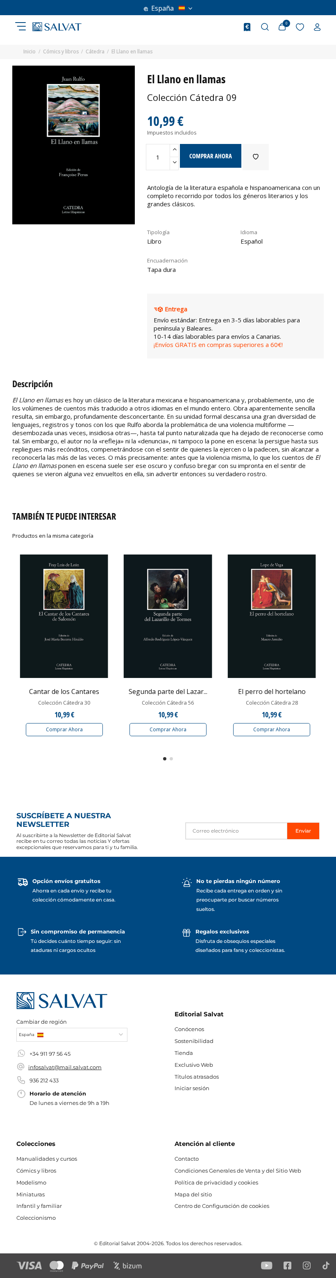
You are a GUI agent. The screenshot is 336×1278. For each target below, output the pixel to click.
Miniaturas (30, 1194)
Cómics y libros (36, 1170)
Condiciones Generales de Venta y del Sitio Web (238, 1170)
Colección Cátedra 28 (272, 702)
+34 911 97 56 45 (50, 1053)
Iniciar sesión (192, 1088)
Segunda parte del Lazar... (168, 691)
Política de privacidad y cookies (216, 1182)
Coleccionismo (36, 1217)
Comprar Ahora (64, 729)
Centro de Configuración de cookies (222, 1206)
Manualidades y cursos (46, 1158)
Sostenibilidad (194, 1041)
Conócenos (189, 1029)
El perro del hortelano (272, 691)
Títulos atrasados (197, 1076)
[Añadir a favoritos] (256, 157)
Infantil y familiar (39, 1206)
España (162, 8)
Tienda (184, 1053)
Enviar (303, 831)
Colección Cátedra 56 (168, 702)
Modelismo (31, 1182)
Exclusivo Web (194, 1064)
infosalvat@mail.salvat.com (65, 1067)
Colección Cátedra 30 (64, 702)
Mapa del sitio (193, 1194)
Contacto (187, 1158)
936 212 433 (44, 1080)
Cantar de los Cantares (64, 691)
